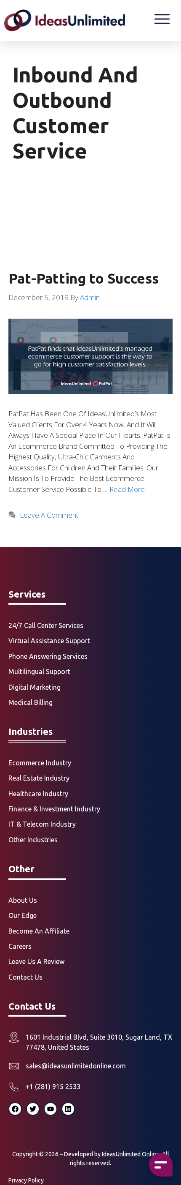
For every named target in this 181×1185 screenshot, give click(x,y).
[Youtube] (50, 1109)
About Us (22, 900)
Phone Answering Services (48, 656)
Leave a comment (49, 515)
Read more (127, 489)
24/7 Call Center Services (45, 625)
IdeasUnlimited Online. (131, 1154)
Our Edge (22, 915)
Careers (20, 946)
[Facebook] (15, 1109)
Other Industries (33, 839)
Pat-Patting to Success (83, 278)
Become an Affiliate (38, 931)
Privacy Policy (26, 1180)
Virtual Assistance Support (49, 640)
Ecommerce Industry (39, 762)
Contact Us (25, 977)
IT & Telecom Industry (42, 824)
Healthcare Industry (38, 793)
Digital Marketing (34, 687)
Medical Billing (30, 702)
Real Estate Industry (38, 778)
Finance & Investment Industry (54, 808)
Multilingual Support (39, 671)
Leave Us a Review (36, 961)
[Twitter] (33, 1109)
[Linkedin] (68, 1109)
